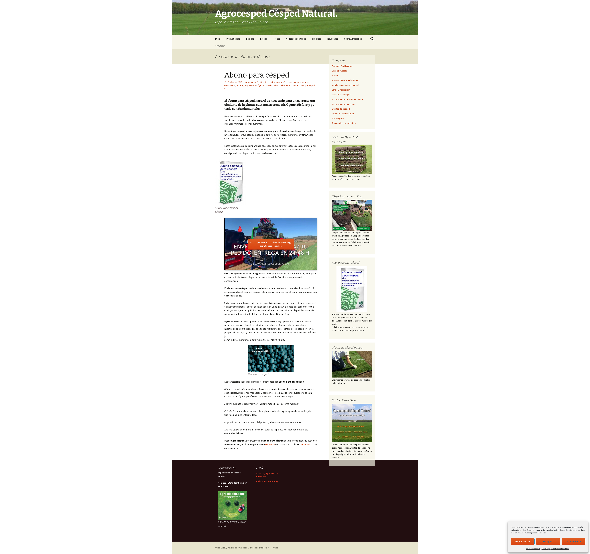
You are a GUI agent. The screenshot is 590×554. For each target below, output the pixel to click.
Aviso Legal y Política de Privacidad (555, 548)
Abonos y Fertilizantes (258, 82)
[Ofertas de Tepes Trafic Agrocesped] (352, 159)
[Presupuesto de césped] (352, 215)
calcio (290, 82)
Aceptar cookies (522, 541)
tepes (289, 85)
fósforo (240, 85)
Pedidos (250, 38)
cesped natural (301, 82)
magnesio (249, 85)
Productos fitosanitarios (343, 113)
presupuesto (306, 444)
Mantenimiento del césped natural (347, 99)
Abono (277, 82)
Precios (263, 38)
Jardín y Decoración (341, 89)
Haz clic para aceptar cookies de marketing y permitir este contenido (270, 244)
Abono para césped (256, 75)
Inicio (217, 38)
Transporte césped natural (344, 123)
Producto (316, 38)
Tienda (276, 38)
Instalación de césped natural (345, 85)
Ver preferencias (573, 541)
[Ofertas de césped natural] (352, 364)
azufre (284, 82)
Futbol (335, 75)
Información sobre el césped (345, 80)
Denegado (548, 541)
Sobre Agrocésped (353, 38)
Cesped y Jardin (339, 70)
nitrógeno (259, 85)
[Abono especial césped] (352, 289)
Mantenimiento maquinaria (344, 104)
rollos (282, 85)
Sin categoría (338, 118)
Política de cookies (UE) (267, 481)
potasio (268, 85)
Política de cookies (533, 548)
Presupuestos (233, 38)
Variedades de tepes (296, 38)
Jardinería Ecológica (341, 94)
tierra (295, 85)
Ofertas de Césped (341, 108)
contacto (270, 444)
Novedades (332, 38)
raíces (276, 85)
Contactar (220, 45)
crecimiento (229, 85)
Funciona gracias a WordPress (264, 547)
